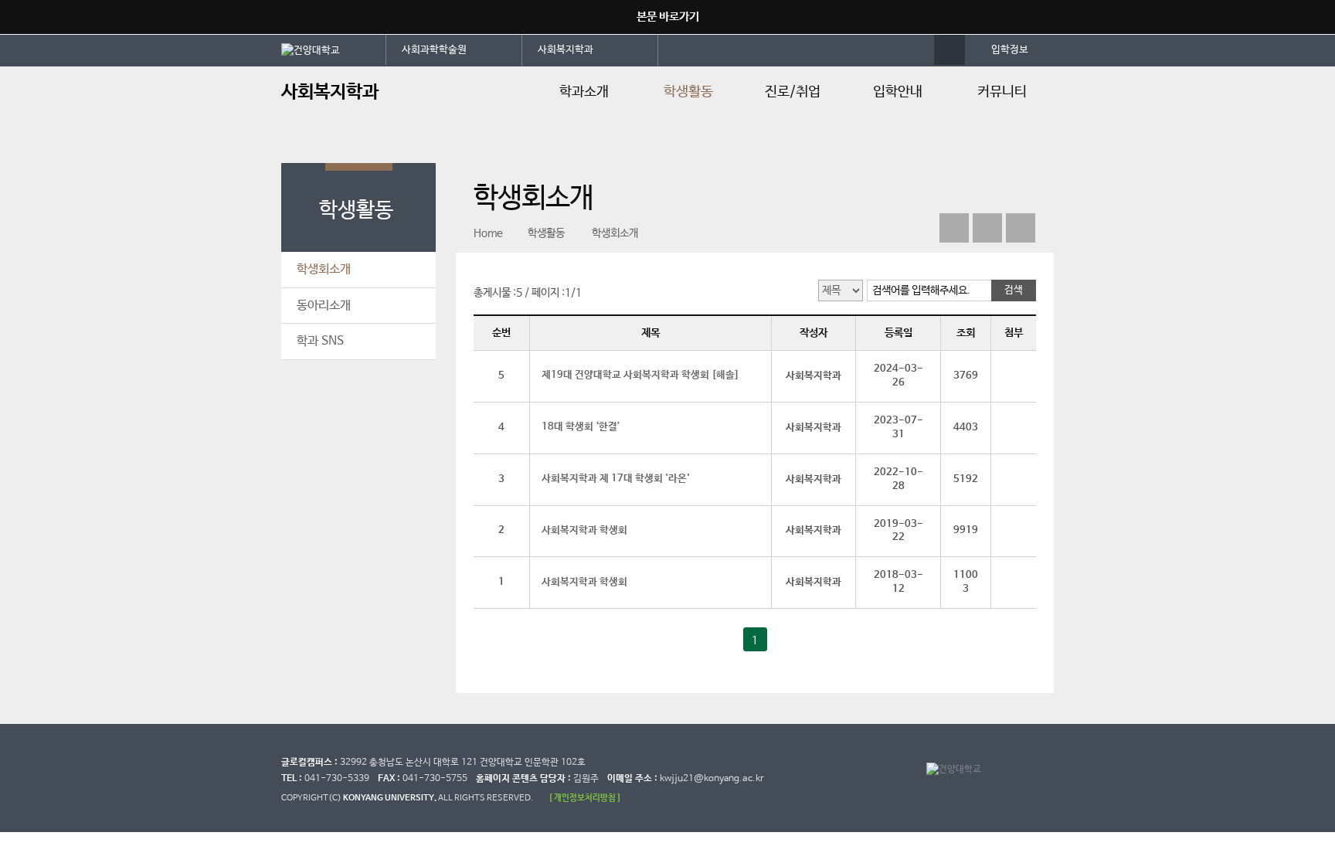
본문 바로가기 (668, 16)
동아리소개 (324, 305)
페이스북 (954, 228)
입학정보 (1009, 50)
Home (488, 233)
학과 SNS (320, 341)
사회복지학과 (565, 50)
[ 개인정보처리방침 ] (585, 798)
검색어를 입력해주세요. (921, 290)
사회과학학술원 (434, 50)
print (1020, 228)
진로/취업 (792, 92)
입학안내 (897, 92)
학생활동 (688, 92)
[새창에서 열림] (333, 49)
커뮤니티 (1002, 92)
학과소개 (584, 92)
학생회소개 (324, 269)
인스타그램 (987, 228)
